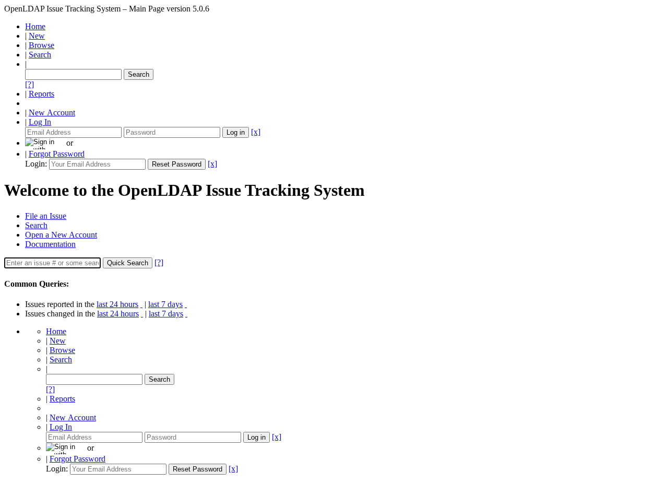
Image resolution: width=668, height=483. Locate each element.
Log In (40, 121)
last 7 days (165, 304)
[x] (255, 131)
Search (40, 54)
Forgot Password (57, 153)
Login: (36, 163)
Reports (41, 93)
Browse (41, 45)
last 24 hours (117, 304)
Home (35, 26)
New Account (52, 112)
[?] (29, 84)
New (37, 35)
